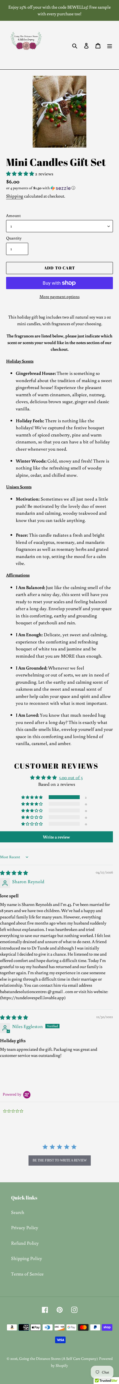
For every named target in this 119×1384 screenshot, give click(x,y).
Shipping (14, 196)
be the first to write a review (60, 1160)
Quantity (14, 238)
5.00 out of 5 (71, 777)
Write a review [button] (56, 837)
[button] (20, 173)
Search (17, 1212)
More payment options (60, 296)
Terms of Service (27, 1274)
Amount (13, 215)
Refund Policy (25, 1243)
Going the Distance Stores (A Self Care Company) (58, 1358)
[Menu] (109, 45)
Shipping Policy (26, 1258)
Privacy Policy (24, 1227)
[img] (14, 873)
